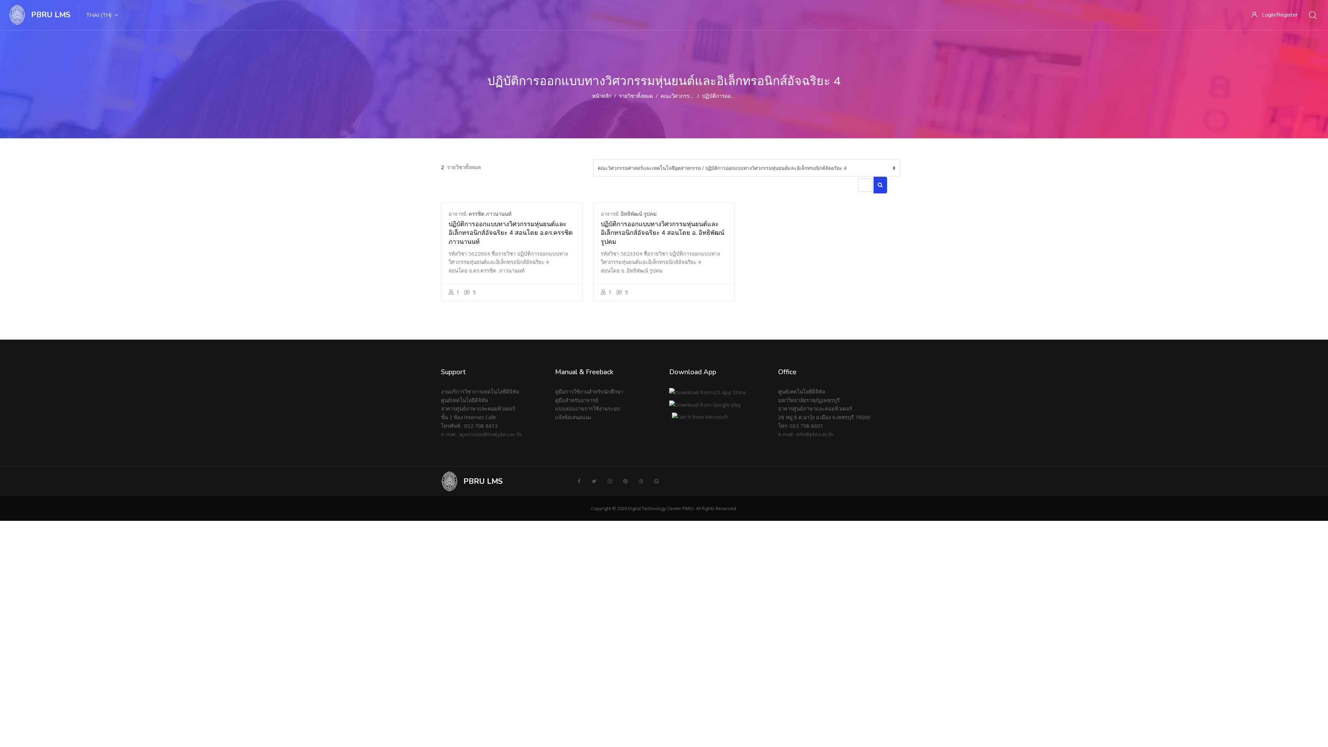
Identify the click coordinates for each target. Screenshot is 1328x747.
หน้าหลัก (601, 95)
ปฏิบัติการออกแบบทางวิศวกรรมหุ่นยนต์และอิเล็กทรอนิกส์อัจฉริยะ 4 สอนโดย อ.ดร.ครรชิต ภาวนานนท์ (511, 233)
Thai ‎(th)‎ (99, 15)
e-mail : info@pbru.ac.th (805, 434)
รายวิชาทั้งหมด (636, 95)
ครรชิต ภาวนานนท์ (490, 213)
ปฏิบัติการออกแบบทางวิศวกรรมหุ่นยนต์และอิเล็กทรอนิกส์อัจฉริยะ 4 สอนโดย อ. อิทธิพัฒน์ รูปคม (662, 233)
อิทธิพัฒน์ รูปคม (639, 213)
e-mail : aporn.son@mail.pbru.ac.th (481, 434)
